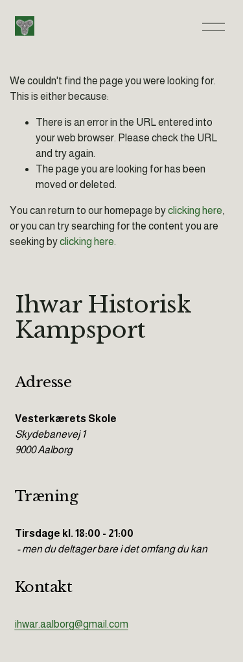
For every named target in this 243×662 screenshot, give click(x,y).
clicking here (195, 210)
